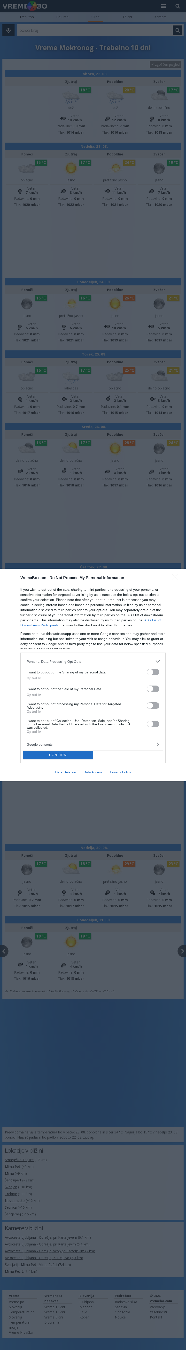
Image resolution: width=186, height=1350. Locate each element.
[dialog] (93, 675)
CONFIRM (58, 755)
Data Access (93, 772)
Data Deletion (65, 772)
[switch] (153, 672)
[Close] (176, 578)
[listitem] (93, 661)
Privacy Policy (120, 772)
